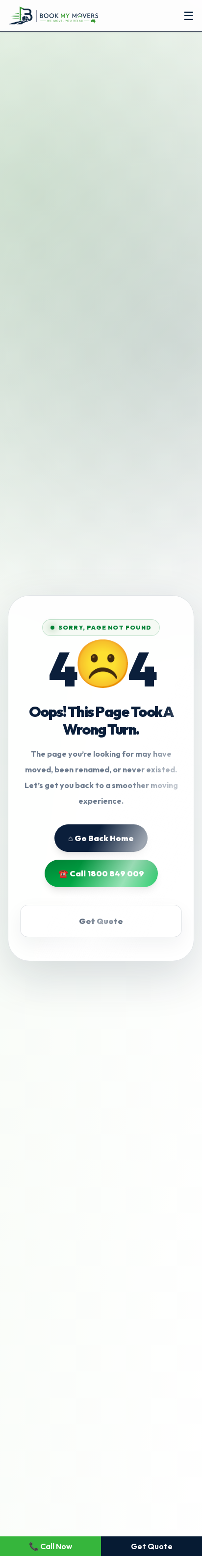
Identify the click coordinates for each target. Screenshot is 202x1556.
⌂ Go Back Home (101, 838)
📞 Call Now (50, 1546)
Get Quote (101, 921)
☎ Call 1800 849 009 (101, 873)
